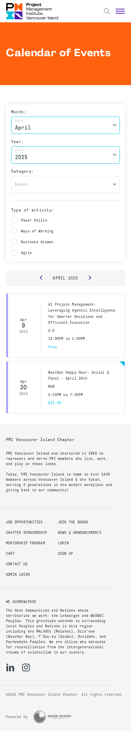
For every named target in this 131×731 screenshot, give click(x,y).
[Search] (107, 11)
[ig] (26, 667)
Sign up (65, 553)
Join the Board (73, 522)
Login (63, 543)
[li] (10, 667)
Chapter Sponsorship (26, 533)
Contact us (17, 564)
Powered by (17, 717)
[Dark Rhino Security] (52, 717)
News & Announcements (79, 533)
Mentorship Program (25, 543)
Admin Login (18, 574)
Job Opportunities (24, 522)
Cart (10, 553)
